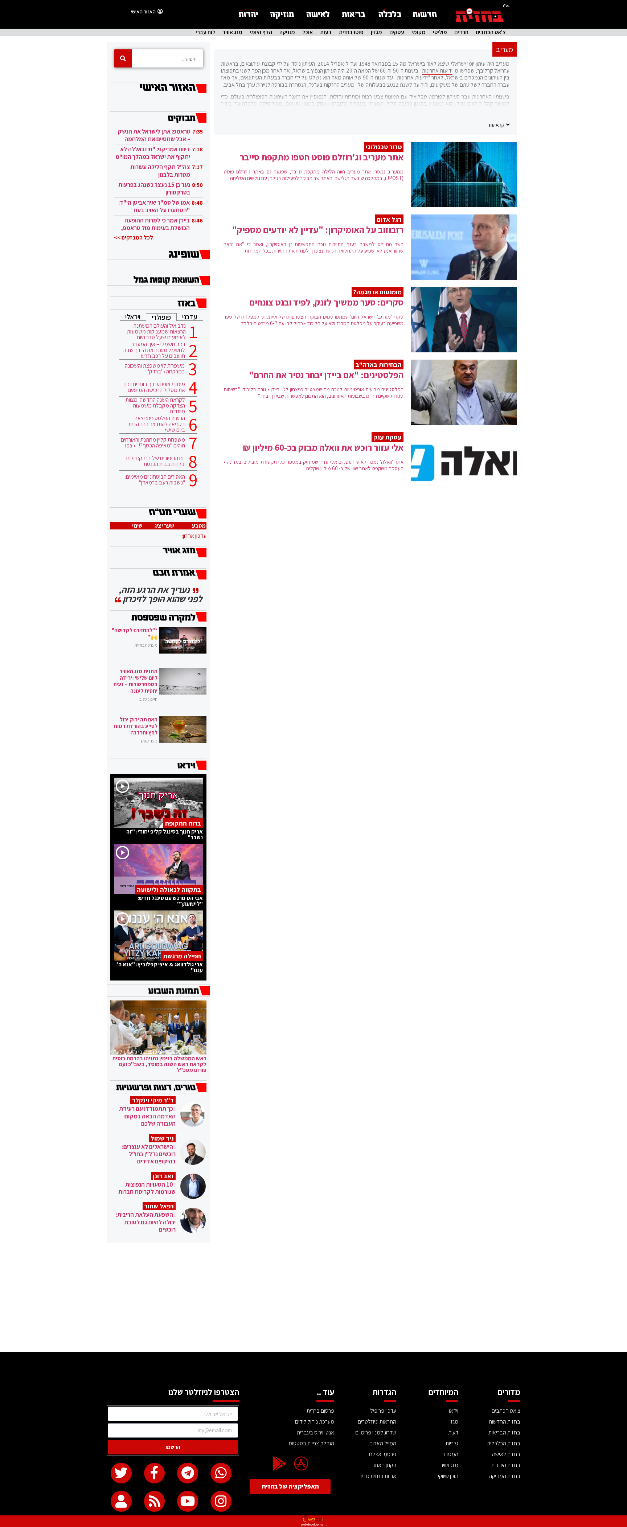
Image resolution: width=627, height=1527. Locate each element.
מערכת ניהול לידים (314, 1421)
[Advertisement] (313, 1297)
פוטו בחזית (351, 32)
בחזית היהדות (505, 1465)
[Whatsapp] (220, 1473)
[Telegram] (187, 1473)
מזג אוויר (232, 32)
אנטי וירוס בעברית (315, 1432)
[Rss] (154, 1501)
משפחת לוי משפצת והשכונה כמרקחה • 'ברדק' (155, 368)
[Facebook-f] (154, 1473)
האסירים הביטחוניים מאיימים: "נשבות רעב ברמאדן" (155, 480)
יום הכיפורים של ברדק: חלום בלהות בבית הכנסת (155, 461)
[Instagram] (220, 1501)
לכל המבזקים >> (133, 237)
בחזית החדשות (504, 1421)
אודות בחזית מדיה (377, 1476)
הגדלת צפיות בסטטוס (311, 1443)
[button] (498, 124)
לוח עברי (205, 32)
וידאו (453, 1411)
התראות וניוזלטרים (377, 1421)
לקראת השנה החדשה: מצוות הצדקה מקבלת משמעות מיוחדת (155, 405)
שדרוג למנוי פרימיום (375, 1432)
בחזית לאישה (506, 1454)
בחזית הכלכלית (503, 1443)
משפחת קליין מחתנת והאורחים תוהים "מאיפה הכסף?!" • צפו (153, 443)
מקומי (418, 32)
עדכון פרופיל (383, 1411)
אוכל (307, 32)
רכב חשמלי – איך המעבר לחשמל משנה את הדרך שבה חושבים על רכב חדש (154, 350)
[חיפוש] (123, 58)
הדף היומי (261, 32)
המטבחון (448, 1454)
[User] (121, 1501)
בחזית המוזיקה (504, 1476)
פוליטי (440, 32)
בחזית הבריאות (504, 1432)
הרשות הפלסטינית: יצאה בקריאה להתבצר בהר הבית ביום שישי (156, 424)
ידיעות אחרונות (437, 70)
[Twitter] (121, 1473)
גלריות (452, 1443)
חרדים (461, 32)
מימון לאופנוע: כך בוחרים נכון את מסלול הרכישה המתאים (154, 387)
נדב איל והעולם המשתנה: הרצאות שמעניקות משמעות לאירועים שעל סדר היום (156, 331)
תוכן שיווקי (448, 1476)
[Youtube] (187, 1501)
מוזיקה (287, 32)
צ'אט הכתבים (491, 32)
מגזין (376, 32)
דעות (326, 32)
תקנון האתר (384, 1465)
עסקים (396, 32)
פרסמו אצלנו (382, 1454)
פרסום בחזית (320, 1411)
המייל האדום (382, 1443)
